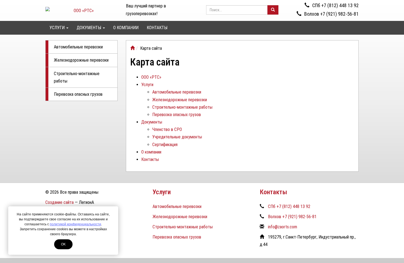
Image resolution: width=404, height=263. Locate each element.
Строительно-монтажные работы (76, 77)
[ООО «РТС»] (132, 48)
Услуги (57, 27)
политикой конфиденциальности (75, 224)
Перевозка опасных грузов (78, 94)
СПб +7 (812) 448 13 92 (335, 5)
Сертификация (165, 144)
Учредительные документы (177, 136)
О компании (126, 27)
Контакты (157, 27)
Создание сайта (59, 202)
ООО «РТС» (151, 77)
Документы (89, 27)
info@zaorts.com (282, 226)
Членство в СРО (167, 129)
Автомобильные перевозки (78, 47)
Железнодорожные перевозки (81, 60)
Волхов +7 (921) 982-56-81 (331, 14)
